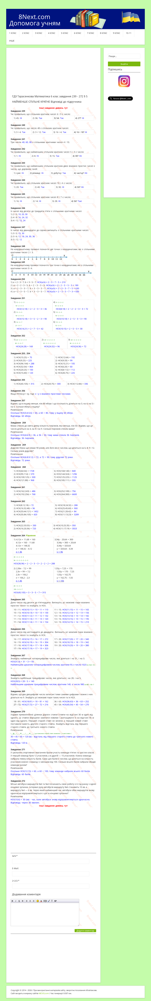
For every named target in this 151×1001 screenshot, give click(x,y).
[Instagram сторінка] (124, 81)
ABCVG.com (43, 993)
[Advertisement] (53, 73)
